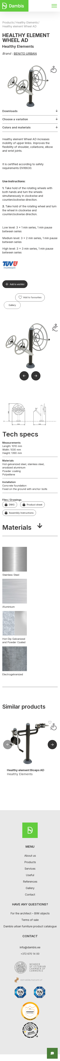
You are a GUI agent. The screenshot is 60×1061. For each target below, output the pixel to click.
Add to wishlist (17, 284)
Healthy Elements (27, 22)
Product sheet (34, 504)
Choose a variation (15, 119)
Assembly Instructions (21, 512)
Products (8, 22)
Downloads (10, 111)
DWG (12, 504)
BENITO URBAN (25, 53)
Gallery (12, 305)
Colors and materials (16, 127)
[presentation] (7, 745)
